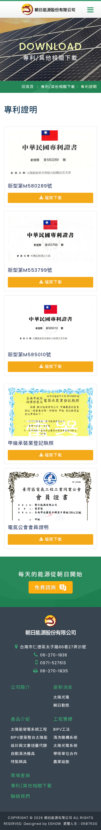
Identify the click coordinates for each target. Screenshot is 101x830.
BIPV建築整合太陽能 (29, 737)
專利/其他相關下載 (58, 86)
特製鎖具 (19, 761)
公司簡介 (20, 687)
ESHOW (54, 823)
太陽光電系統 (65, 745)
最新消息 (63, 687)
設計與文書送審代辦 (29, 745)
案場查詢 (20, 776)
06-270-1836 (53, 655)
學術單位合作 (65, 753)
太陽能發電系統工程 (29, 729)
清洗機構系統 (65, 737)
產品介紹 (20, 719)
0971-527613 (53, 663)
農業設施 (61, 761)
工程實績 (63, 719)
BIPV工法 (61, 729)
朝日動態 (61, 705)
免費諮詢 (46, 587)
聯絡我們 (20, 796)
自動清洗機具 (23, 753)
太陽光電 (61, 697)
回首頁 (28, 86)
